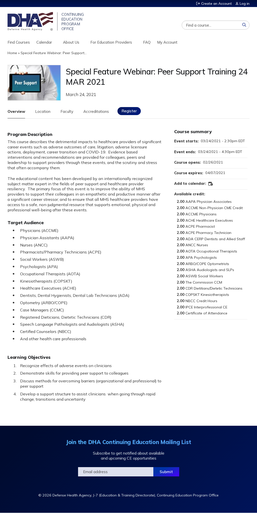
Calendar (44, 42)
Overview (16, 111)
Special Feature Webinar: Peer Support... (54, 53)
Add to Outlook (210, 184)
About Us (71, 42)
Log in (244, 4)
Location (42, 111)
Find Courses (19, 42)
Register (129, 111)
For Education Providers (111, 42)
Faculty (66, 111)
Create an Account (216, 4)
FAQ (147, 42)
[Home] (31, 21)
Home (12, 53)
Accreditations (96, 111)
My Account (167, 42)
